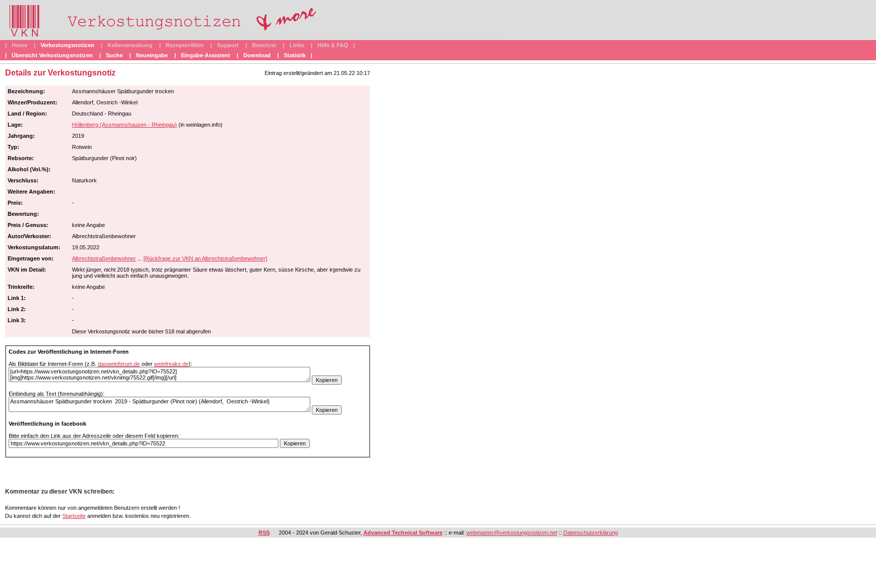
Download (257, 55)
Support (228, 45)
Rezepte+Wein (185, 45)
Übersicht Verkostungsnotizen (52, 55)
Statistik (295, 55)
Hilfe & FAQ (332, 45)
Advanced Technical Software (403, 533)
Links (296, 45)
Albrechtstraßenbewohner (104, 258)
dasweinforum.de (119, 364)
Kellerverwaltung (130, 45)
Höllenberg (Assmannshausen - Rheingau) (124, 125)
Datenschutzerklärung (590, 533)
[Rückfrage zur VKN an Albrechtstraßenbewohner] (205, 258)
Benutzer (264, 45)
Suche (114, 55)
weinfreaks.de (171, 364)
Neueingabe (152, 55)
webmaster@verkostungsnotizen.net (511, 533)
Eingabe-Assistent (205, 55)
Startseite (74, 516)
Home (19, 45)
